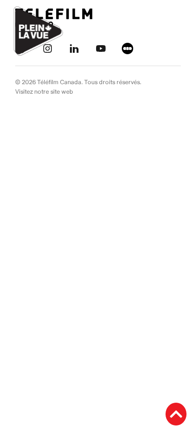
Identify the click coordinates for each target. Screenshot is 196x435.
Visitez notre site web (44, 92)
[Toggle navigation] (178, 31)
